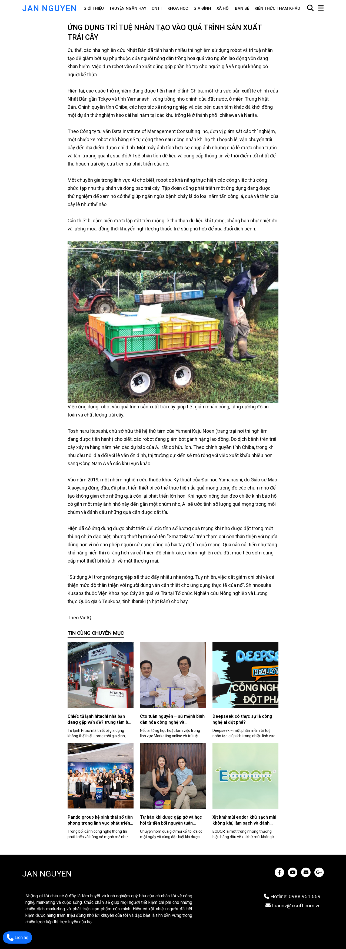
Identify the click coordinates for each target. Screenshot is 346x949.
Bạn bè (242, 8)
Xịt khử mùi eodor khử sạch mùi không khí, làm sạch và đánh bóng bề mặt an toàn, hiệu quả (244, 823)
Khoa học (178, 8)
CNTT (157, 8)
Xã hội (223, 8)
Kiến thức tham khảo (277, 8)
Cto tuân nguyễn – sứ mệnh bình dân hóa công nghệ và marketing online (172, 722)
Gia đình (202, 8)
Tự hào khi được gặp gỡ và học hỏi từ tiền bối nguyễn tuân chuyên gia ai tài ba (171, 823)
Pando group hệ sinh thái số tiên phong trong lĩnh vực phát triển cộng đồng (100, 823)
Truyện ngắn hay (127, 8)
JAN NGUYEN (49, 8)
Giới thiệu (94, 8)
